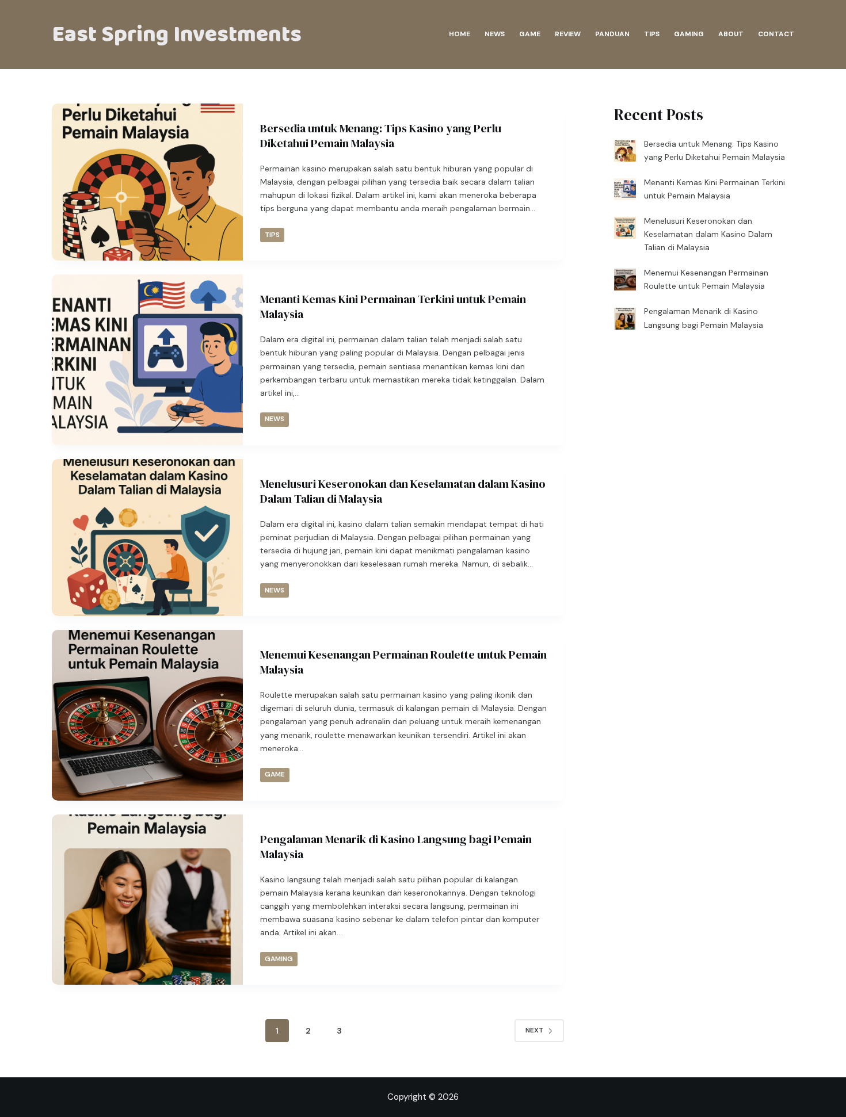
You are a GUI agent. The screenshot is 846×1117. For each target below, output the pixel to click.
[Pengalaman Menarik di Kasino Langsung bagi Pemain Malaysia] (147, 899)
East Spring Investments (177, 34)
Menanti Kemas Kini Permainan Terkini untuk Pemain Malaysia (393, 306)
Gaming (689, 34)
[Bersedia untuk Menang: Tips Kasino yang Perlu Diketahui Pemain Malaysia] (147, 182)
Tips (652, 34)
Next (534, 1030)
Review (568, 34)
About (731, 34)
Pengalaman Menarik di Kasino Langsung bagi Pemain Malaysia (396, 846)
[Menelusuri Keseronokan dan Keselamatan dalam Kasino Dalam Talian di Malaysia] (147, 537)
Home (459, 34)
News (495, 34)
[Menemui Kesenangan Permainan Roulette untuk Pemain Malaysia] (147, 715)
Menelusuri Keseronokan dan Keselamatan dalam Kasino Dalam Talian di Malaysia (403, 491)
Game (529, 34)
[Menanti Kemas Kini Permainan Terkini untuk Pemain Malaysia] (147, 359)
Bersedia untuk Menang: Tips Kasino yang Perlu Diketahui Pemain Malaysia (380, 135)
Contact (776, 34)
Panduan (612, 34)
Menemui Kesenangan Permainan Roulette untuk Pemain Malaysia (403, 662)
